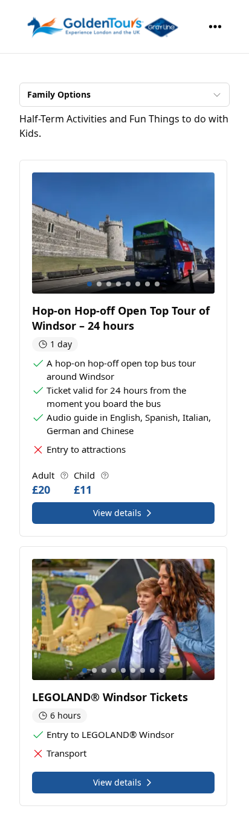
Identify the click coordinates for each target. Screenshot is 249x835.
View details (117, 512)
